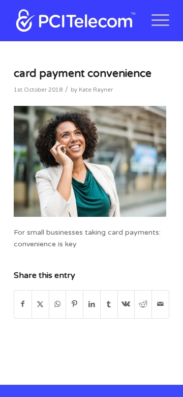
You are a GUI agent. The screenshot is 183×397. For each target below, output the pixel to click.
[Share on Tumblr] (109, 304)
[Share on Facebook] (23, 304)
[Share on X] (40, 304)
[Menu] (155, 20)
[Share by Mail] (160, 304)
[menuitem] (155, 20)
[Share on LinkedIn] (91, 304)
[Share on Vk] (126, 304)
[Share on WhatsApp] (57, 304)
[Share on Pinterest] (74, 304)
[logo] (76, 20)
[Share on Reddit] (143, 304)
